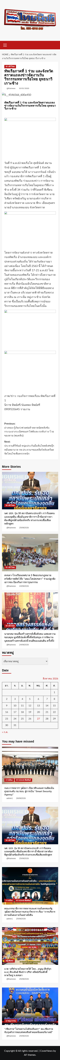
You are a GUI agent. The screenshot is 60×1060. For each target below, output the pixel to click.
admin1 (9, 798)
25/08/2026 (24, 528)
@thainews (11, 88)
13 (38, 705)
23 (6, 719)
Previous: (29, 429)
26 (29, 719)
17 (15, 712)
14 (47, 705)
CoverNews (46, 1051)
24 (15, 719)
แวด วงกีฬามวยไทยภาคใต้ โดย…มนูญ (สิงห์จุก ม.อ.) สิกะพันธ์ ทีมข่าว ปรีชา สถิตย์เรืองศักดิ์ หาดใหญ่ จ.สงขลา (27, 972)
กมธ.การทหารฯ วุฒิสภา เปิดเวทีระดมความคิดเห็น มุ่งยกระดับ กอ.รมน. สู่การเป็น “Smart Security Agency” (29, 791)
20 (38, 712)
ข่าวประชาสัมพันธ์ (23, 780)
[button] (5, 45)
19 (29, 712)
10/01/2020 (24, 88)
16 (6, 712)
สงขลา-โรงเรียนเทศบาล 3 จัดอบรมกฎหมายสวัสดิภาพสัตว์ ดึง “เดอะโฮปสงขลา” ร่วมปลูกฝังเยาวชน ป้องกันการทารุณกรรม (29, 579)
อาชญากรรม (11, 1021)
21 (47, 712)
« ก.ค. (5, 732)
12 (29, 705)
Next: (29, 447)
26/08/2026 (21, 798)
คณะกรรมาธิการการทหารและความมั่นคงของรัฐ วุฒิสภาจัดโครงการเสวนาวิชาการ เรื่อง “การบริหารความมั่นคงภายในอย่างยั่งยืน (29, 911)
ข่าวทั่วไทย (10, 66)
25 (22, 719)
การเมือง (9, 780)
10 (15, 705)
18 (22, 712)
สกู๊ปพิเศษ (9, 961)
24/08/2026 (24, 586)
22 (54, 712)
